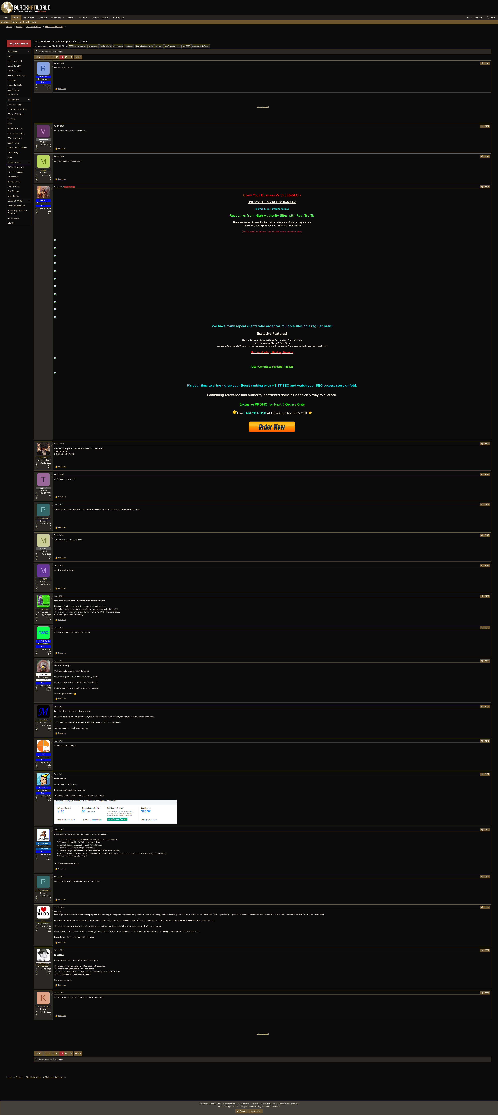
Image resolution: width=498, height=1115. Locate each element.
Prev (39, 57)
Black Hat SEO (14, 66)
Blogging (12, 80)
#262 (487, 126)
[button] (63, 17)
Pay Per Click (13, 186)
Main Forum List (15, 61)
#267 (487, 505)
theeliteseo (42, 46)
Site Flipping (13, 191)
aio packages (93, 46)
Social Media (13, 90)
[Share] (482, 63)
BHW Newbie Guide (17, 75)
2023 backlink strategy (77, 46)
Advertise (42, 17)
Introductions (13, 218)
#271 (487, 627)
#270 (487, 596)
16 (71, 57)
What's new (56, 17)
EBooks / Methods (16, 114)
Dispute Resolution (16, 205)
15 (66, 57)
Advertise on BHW (263, 107)
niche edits (159, 46)
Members (83, 17)
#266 (487, 474)
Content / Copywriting (17, 109)
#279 (487, 950)
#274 (487, 741)
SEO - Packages (15, 138)
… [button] (48, 57)
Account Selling (15, 104)
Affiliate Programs (16, 167)
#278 (487, 907)
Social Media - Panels (17, 147)
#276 (487, 830)
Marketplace (28, 17)
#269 (487, 565)
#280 (487, 993)
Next (77, 57)
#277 (487, 877)
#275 (487, 774)
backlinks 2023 (105, 46)
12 (52, 57)
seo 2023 (186, 46)
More (10, 157)
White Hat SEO (15, 70)
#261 (487, 63)
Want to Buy (13, 196)
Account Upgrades (101, 17)
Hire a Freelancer (15, 172)
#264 (487, 187)
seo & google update (173, 46)
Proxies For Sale (15, 128)
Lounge (11, 223)
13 (57, 57)
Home (6, 17)
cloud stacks (118, 46)
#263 (487, 156)
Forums (15, 17)
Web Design (13, 152)
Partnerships (118, 17)
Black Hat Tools (15, 85)
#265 (487, 444)
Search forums (29, 22)
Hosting (11, 119)
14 (61, 57)
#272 (487, 661)
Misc (10, 123)
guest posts (129, 46)
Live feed (5, 22)
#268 (487, 535)
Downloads (13, 94)
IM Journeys (13, 177)
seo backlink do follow (200, 46)
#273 (487, 706)
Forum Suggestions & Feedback (17, 212)
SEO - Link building (16, 133)
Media (70, 17)
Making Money (14, 181)
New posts (16, 22)
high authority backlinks (144, 46)
